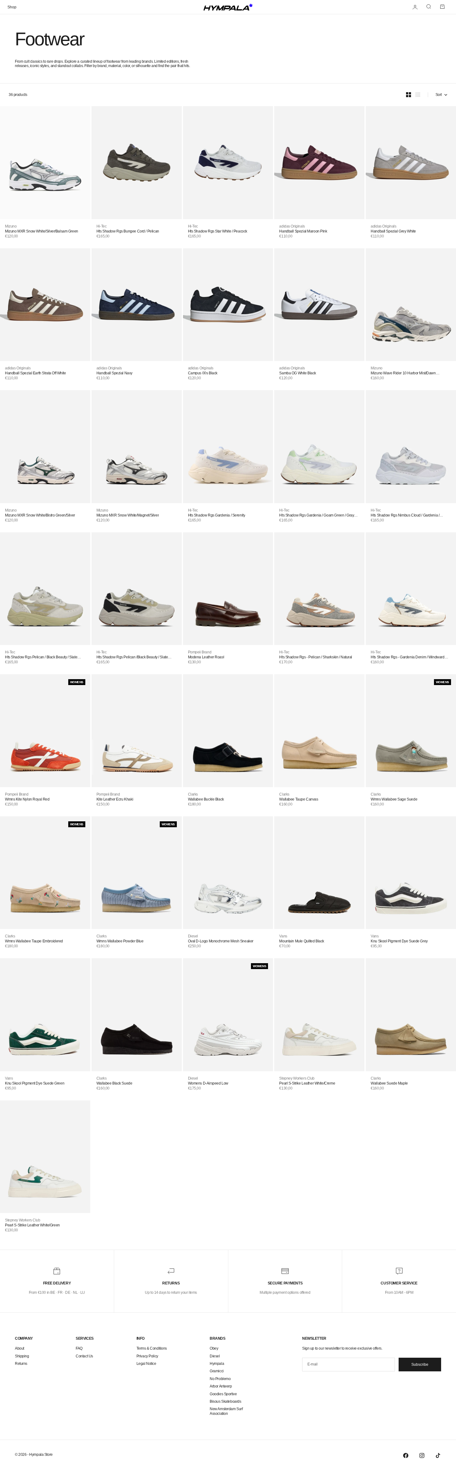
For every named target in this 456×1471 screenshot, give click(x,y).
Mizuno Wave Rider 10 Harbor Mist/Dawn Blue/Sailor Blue (403, 373)
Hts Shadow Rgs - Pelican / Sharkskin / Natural (315, 657)
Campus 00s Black (202, 373)
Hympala (217, 1363)
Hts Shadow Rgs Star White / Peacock (217, 231)
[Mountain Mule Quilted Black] (319, 872)
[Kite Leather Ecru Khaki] (137, 730)
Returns (21, 1363)
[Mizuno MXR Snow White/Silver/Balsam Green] (45, 162)
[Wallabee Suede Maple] (411, 1014)
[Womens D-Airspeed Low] (228, 1014)
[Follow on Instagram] (422, 1455)
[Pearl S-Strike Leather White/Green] (45, 1156)
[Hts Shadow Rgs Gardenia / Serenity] (228, 446)
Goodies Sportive (223, 1394)
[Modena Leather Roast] (228, 588)
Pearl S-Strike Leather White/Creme (307, 1083)
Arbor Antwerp (221, 1386)
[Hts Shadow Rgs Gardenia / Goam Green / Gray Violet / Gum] (319, 446)
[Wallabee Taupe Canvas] (319, 730)
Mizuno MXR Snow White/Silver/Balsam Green (41, 231)
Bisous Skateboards (225, 1401)
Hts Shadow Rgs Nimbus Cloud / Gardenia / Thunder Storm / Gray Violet (405, 515)
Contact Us (84, 1356)
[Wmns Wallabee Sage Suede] (411, 730)
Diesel (193, 936)
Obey (214, 1348)
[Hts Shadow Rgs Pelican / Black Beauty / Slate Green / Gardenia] (45, 588)
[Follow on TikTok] (438, 1455)
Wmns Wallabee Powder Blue (120, 941)
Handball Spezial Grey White (393, 231)
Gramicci (217, 1371)
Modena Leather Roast (206, 657)
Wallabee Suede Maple (389, 1083)
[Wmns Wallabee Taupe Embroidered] (45, 872)
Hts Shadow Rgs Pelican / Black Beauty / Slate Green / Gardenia (41, 657)
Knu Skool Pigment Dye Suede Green (34, 1083)
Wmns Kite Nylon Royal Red (27, 799)
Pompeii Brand (200, 652)
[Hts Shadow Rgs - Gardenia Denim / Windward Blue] (411, 588)
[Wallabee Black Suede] (137, 1014)
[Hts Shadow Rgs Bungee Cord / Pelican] (137, 162)
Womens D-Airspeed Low (208, 1083)
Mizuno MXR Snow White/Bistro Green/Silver (40, 515)
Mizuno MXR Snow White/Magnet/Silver (127, 515)
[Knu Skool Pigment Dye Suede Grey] (411, 872)
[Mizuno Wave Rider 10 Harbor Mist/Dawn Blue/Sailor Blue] (411, 304)
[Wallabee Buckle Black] (228, 730)
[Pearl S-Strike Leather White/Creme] (319, 1014)
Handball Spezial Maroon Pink (303, 231)
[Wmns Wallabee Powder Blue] (137, 872)
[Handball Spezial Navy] (137, 304)
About (19, 1348)
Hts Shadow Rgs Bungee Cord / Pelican (127, 231)
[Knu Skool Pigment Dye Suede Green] (45, 1014)
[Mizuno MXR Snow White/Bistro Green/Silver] (45, 446)
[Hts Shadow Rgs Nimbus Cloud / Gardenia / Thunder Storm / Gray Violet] (411, 446)
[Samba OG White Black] (319, 304)
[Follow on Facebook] (406, 1455)
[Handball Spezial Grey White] (411, 162)
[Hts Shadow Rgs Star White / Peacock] (228, 162)
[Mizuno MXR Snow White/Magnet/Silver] (137, 446)
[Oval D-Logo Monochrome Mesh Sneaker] (228, 872)
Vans (283, 936)
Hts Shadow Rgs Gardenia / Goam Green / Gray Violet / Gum (316, 515)
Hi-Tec (101, 226)
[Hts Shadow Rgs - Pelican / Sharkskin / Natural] (319, 588)
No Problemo (220, 1379)
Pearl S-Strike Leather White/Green (32, 1225)
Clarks (193, 794)
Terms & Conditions (151, 1348)
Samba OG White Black (297, 373)
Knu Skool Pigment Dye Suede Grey (399, 941)
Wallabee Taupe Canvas (298, 799)
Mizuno (10, 226)
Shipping (22, 1356)
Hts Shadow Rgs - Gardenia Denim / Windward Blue (407, 657)
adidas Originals (292, 226)
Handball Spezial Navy (114, 373)
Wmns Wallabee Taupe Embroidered (34, 941)
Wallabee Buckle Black (206, 799)
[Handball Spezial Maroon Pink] (319, 162)
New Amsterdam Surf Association (226, 1411)
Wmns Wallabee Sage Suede (394, 799)
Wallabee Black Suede (114, 1083)
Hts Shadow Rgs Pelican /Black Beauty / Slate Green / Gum (132, 657)
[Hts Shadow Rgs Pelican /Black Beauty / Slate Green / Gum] (137, 588)
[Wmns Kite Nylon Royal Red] (45, 730)
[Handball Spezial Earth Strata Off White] (45, 304)
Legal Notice (146, 1363)
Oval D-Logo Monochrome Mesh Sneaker (220, 941)
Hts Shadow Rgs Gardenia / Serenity (216, 515)
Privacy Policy (147, 1356)
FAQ (79, 1348)
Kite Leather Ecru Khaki (114, 799)
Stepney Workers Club (297, 1078)
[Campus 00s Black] (228, 304)
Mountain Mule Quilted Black (301, 941)
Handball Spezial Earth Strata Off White (35, 373)
